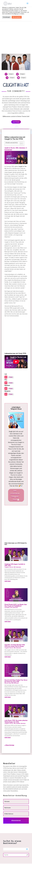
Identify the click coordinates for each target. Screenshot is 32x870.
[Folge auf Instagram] (17, 74)
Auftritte (18, 724)
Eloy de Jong (8, 683)
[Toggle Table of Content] (20, 143)
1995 (17, 148)
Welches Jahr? (19, 866)
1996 (12, 683)
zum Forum (16, 122)
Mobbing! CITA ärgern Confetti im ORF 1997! (15, 565)
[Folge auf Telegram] (7, 77)
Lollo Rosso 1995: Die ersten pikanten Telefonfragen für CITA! (16, 721)
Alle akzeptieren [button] (17, 17)
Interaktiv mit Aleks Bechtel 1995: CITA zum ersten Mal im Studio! (15, 645)
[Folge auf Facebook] (6, 74)
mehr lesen (8, 581)
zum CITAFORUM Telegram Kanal (14, 495)
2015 (11, 608)
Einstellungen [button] (6, 17)
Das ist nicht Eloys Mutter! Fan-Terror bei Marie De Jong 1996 (16, 681)
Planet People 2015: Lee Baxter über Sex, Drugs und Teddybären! (16, 605)
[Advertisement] (16, 31)
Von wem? (10, 866)
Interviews (22, 148)
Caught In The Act (10, 148)
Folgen (11, 74)
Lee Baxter (7, 608)
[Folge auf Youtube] (18, 77)
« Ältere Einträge (9, 745)
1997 (15, 567)
